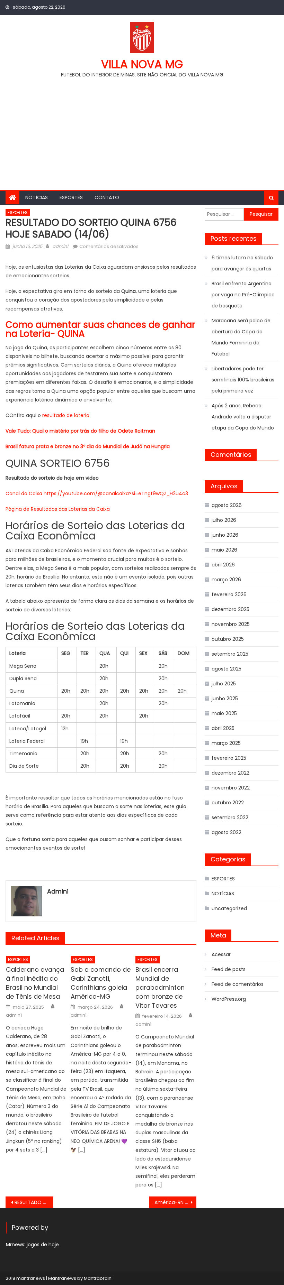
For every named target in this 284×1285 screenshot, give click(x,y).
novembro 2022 (231, 787)
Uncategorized (229, 908)
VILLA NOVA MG (142, 64)
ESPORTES (71, 197)
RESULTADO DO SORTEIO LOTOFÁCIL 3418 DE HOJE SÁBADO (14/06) (34, 1202)
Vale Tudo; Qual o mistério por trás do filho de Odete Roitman (80, 430)
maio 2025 (224, 713)
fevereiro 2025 (229, 758)
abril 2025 (223, 728)
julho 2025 (224, 683)
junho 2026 (225, 534)
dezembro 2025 (230, 609)
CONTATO (107, 197)
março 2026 (226, 579)
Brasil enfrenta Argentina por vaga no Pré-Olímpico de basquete (243, 294)
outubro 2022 (228, 802)
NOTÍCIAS (36, 197)
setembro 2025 (230, 653)
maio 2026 (224, 549)
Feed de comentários (238, 984)
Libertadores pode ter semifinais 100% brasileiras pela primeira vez (243, 379)
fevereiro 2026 (229, 594)
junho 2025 (225, 698)
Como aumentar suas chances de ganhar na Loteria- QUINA (100, 329)
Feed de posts (229, 969)
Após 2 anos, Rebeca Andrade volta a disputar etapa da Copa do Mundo (243, 416)
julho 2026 (224, 520)
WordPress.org (229, 999)
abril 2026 (223, 564)
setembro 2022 (230, 817)
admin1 (60, 246)
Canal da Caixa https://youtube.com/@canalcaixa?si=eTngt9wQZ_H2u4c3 (97, 493)
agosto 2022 (226, 832)
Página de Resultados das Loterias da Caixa (58, 509)
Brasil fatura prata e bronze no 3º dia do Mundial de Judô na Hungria (88, 446)
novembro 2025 (231, 624)
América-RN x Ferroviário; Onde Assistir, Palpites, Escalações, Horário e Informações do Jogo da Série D (175, 1202)
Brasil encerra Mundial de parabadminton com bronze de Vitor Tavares (160, 987)
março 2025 (226, 743)
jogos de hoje (43, 1244)
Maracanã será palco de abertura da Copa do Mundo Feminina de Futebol (241, 337)
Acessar (221, 954)
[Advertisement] (142, 131)
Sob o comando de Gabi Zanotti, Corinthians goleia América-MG (101, 983)
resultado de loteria (65, 415)
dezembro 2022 (230, 772)
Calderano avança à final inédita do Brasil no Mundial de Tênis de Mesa (35, 983)
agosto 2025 (226, 668)
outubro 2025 (228, 639)
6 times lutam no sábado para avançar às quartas (242, 263)
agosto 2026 (227, 505)
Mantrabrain (98, 1278)
